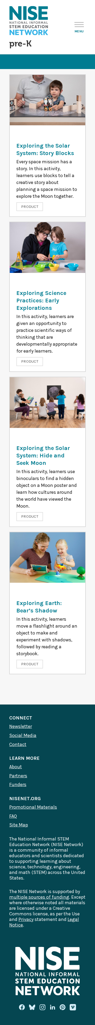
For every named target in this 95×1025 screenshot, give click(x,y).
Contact (17, 744)
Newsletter (20, 726)
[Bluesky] (32, 1007)
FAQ (13, 816)
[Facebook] (22, 1007)
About (15, 767)
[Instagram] (42, 1007)
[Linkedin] (52, 1007)
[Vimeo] (73, 1007)
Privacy (26, 919)
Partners (18, 776)
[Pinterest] (62, 1007)
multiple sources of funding (39, 897)
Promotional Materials (33, 807)
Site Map (18, 825)
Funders (17, 784)
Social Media (22, 735)
